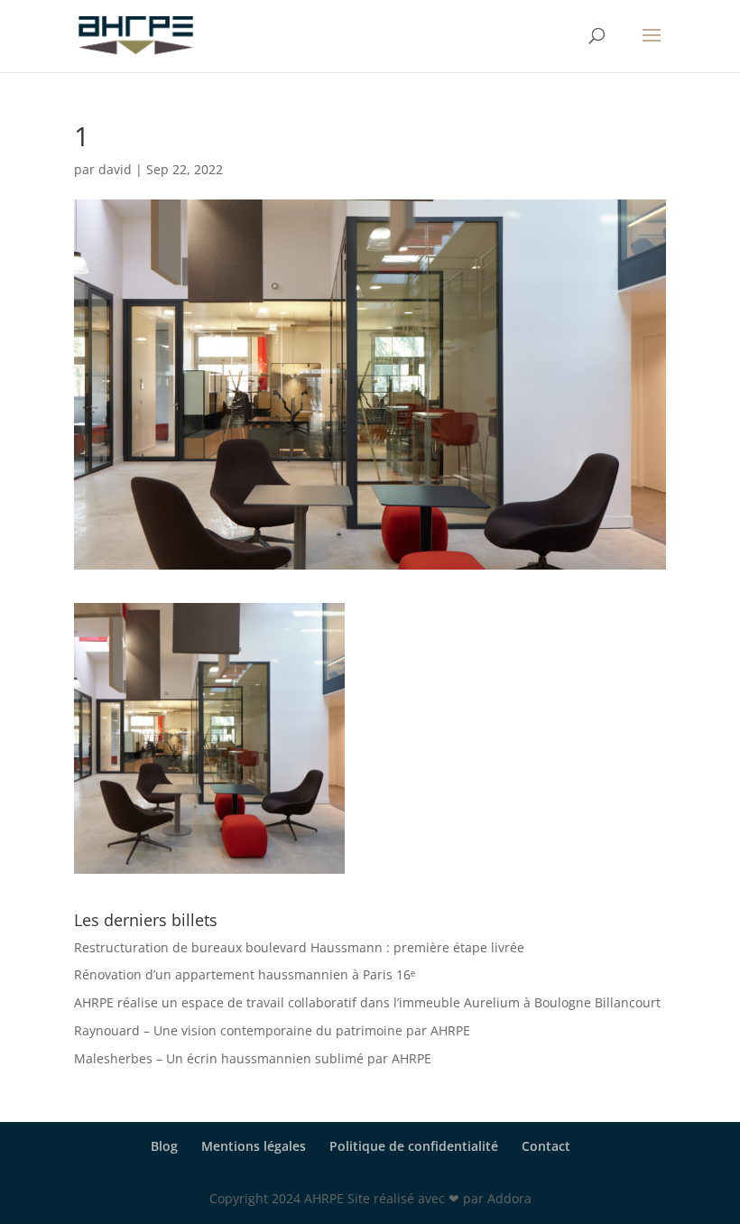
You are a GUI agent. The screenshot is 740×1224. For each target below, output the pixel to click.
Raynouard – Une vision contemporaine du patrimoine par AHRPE (272, 1030)
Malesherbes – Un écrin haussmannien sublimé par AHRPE (252, 1058)
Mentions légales (253, 1145)
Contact (546, 1145)
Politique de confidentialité (413, 1145)
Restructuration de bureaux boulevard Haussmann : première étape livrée (299, 947)
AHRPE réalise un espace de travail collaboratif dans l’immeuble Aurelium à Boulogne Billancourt (367, 1002)
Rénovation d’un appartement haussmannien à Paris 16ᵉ (244, 974)
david (115, 169)
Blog (164, 1145)
